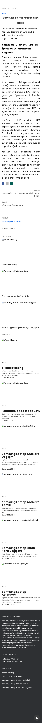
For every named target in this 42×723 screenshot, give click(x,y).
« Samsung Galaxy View (12, 205)
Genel (14, 8)
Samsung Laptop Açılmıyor (14, 593)
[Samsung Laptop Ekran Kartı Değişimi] (21, 529)
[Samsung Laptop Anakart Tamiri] (21, 483)
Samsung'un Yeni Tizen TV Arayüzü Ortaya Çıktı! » (21, 194)
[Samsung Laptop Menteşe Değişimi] (21, 313)
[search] (38, 3)
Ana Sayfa (5, 8)
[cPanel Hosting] (21, 250)
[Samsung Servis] (20, 3)
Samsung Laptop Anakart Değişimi (20, 455)
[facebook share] (3, 183)
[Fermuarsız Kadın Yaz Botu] (21, 281)
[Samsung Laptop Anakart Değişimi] (21, 435)
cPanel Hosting (9, 264)
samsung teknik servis (11, 221)
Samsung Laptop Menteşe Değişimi (20, 327)
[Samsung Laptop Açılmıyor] (21, 573)
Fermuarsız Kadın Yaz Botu (15, 296)
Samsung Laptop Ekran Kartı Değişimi (18, 549)
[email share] (7, 183)
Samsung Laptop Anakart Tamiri (20, 503)
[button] (37, 717)
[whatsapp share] (11, 183)
